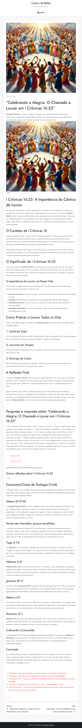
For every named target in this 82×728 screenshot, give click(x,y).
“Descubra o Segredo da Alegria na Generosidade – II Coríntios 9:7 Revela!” (37, 673)
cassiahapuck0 (15, 455)
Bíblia (8, 697)
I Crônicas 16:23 (15, 461)
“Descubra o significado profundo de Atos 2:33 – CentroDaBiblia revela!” (36, 684)
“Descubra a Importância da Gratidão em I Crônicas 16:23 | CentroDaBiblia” (37, 676)
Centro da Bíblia (41, 3)
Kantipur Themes (48, 725)
